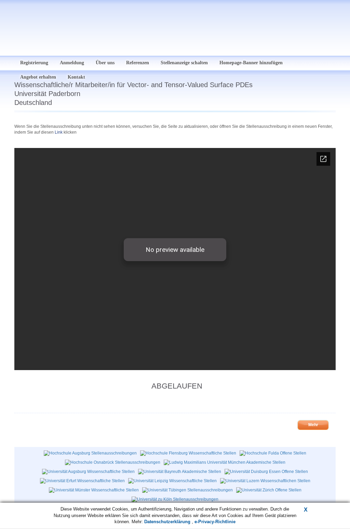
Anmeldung (72, 62)
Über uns (105, 62)
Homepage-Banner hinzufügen (251, 62)
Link (59, 132)
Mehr (313, 424)
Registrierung (34, 62)
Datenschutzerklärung (168, 521)
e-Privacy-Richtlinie (214, 521)
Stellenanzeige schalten (184, 62)
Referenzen (137, 62)
